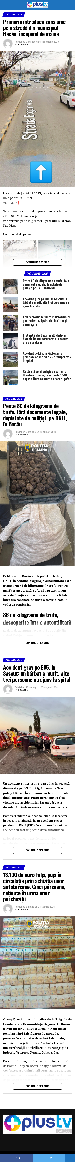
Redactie (23, 44)
